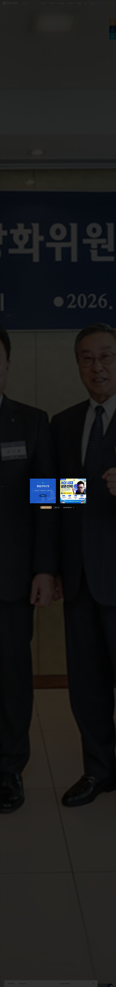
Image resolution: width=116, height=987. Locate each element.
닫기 (56, 507)
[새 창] (43, 491)
